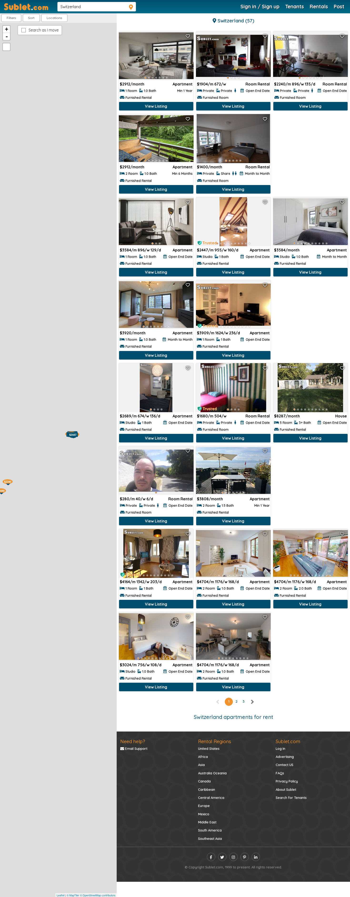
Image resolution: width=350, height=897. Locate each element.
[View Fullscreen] (6, 46)
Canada (204, 781)
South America (210, 830)
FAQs (280, 773)
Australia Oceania (212, 773)
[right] (252, 701)
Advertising (285, 757)
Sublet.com (288, 741)
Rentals (319, 6)
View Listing (156, 106)
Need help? (132, 741)
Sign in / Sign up (260, 6)
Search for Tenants (291, 798)
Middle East (207, 822)
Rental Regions (214, 741)
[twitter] (222, 857)
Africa (203, 757)
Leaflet (61, 895)
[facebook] (211, 857)
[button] (54, 18)
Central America (211, 798)
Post (339, 6)
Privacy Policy (287, 781)
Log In (280, 749)
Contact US (284, 765)
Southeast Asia (210, 839)
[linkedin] (256, 857)
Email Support (135, 749)
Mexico (203, 814)
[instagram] (233, 857)
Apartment (183, 84)
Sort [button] (31, 18)
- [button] (6, 36)
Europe (204, 806)
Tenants (294, 6)
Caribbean (206, 789)
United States (209, 749)
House (341, 416)
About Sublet (286, 789)
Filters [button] (11, 18)
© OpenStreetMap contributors (97, 895)
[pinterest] (244, 857)
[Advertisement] (310, 147)
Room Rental (257, 84)
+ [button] (6, 29)
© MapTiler (73, 895)
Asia (201, 765)
